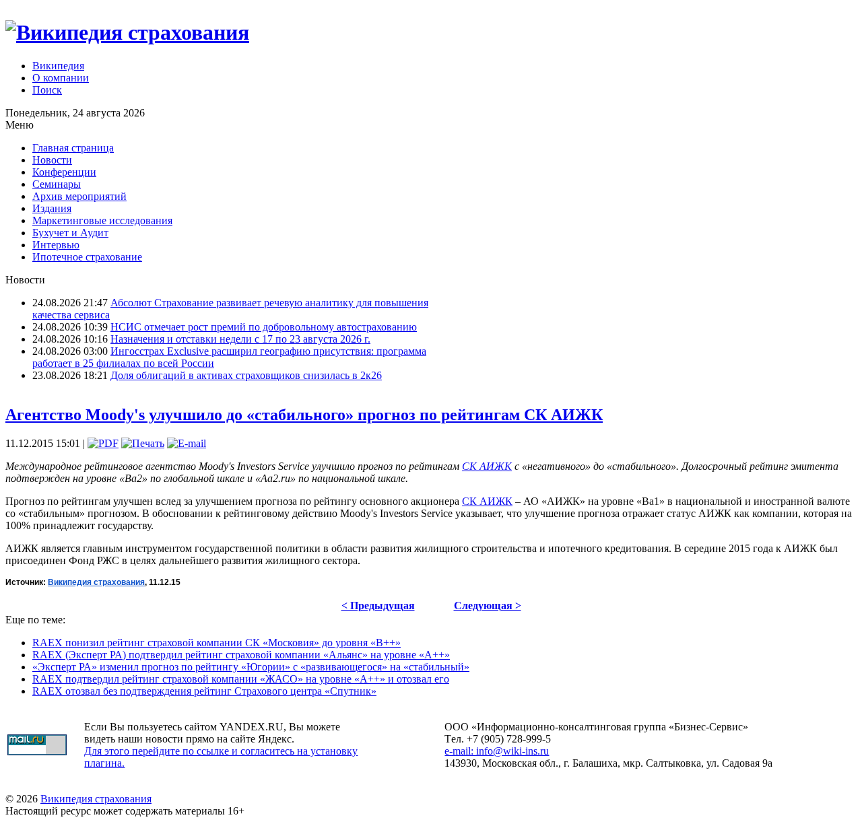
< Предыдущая (378, 605)
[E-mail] (186, 443)
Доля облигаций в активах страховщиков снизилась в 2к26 (246, 375)
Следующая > (487, 605)
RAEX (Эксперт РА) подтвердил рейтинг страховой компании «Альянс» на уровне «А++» (241, 654)
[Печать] (142, 443)
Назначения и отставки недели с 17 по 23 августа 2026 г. (240, 339)
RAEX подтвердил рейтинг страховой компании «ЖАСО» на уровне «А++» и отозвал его (240, 679)
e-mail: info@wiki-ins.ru (496, 751)
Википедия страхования (96, 798)
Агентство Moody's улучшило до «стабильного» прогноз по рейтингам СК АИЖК (304, 414)
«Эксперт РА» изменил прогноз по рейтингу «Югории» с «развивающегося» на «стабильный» (250, 666)
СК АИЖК (487, 466)
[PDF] (103, 443)
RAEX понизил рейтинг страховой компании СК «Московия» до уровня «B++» (216, 642)
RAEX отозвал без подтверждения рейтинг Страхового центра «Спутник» (204, 691)
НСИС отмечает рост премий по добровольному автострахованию (263, 327)
